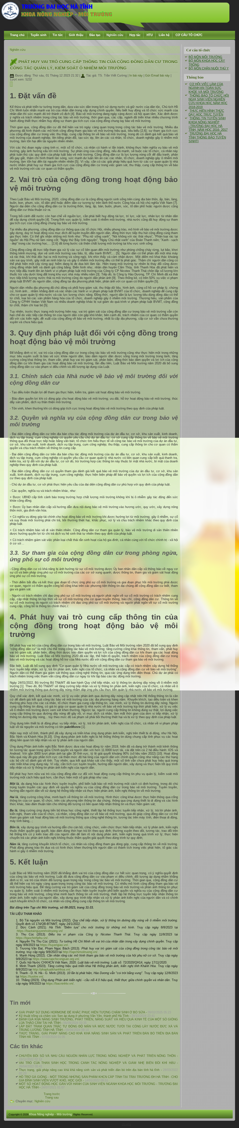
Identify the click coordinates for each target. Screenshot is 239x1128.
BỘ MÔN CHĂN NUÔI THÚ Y (209, 68)
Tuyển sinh (38, 35)
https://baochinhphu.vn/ (32, 938)
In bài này (136, 75)
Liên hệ (164, 35)
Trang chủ (17, 35)
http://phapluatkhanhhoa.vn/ (51, 969)
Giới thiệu (76, 35)
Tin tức (58, 35)
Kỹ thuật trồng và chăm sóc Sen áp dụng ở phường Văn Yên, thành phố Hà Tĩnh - (87, 1016)
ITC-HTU (126, 1124)
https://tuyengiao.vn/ (54, 945)
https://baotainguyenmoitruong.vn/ (40, 931)
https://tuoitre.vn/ (31, 976)
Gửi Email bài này (158, 75)
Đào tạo (94, 35)
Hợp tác (135, 35)
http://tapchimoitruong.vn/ (80, 952)
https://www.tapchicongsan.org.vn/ (56, 959)
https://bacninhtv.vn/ (60, 983)
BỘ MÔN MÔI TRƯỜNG (205, 57)
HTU (150, 35)
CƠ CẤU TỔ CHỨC (189, 35)
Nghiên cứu (114, 35)
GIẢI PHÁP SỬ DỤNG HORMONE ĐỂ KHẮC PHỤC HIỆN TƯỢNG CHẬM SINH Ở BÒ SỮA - (95, 1012)
